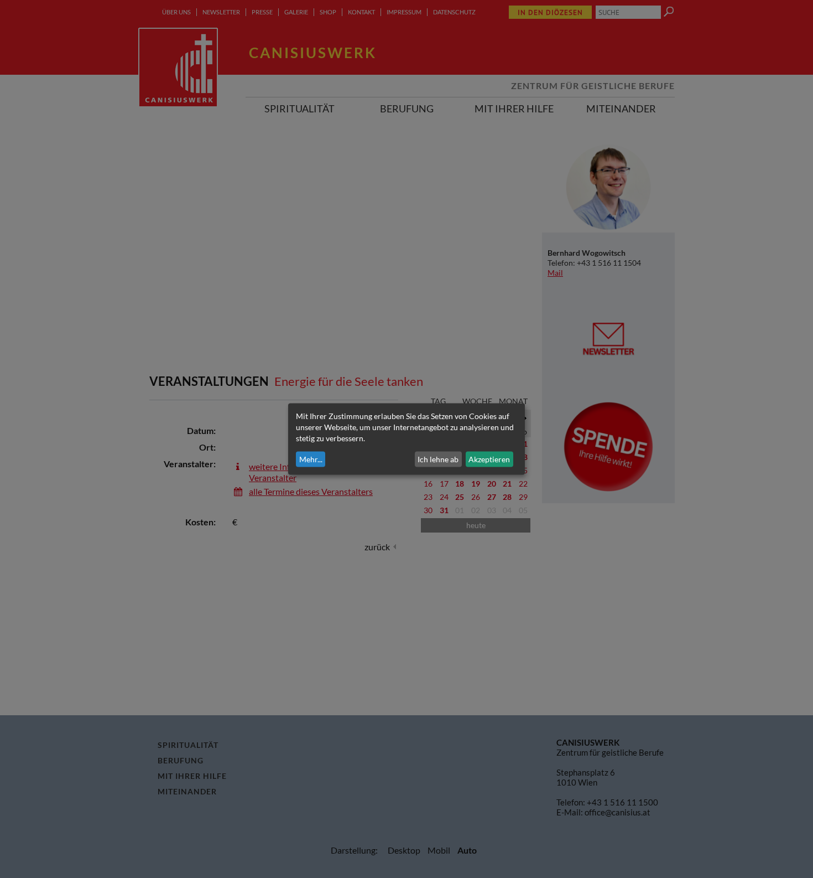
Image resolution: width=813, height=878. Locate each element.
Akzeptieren (489, 459)
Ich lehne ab (438, 459)
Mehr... (310, 459)
